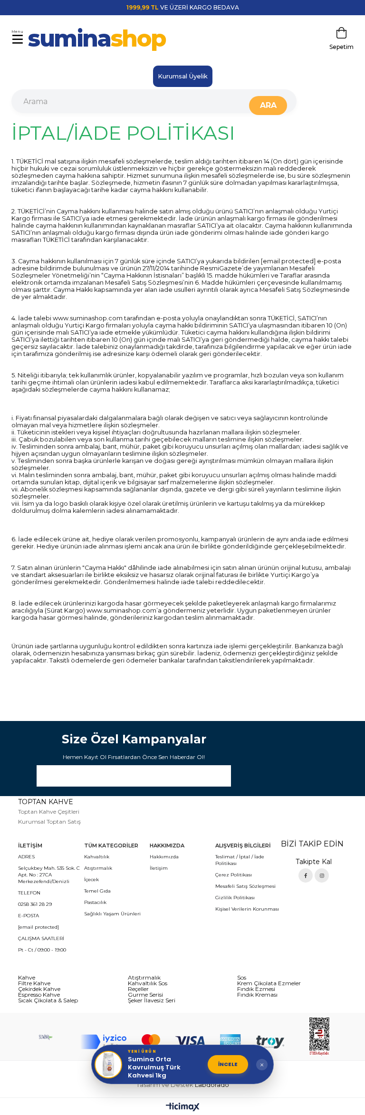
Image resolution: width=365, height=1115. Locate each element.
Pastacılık (95, 902)
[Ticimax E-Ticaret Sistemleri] (183, 1108)
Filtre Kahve (34, 983)
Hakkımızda (164, 857)
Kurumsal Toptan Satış (49, 821)
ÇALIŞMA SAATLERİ (41, 938)
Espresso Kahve (39, 995)
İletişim (159, 868)
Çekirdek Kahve (39, 989)
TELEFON (29, 893)
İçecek (91, 879)
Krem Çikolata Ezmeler (269, 983)
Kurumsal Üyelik (183, 76)
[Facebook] (305, 875)
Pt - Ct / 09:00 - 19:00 (42, 950)
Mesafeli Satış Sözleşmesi (245, 886)
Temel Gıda (97, 891)
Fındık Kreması (257, 995)
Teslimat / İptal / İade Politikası (239, 860)
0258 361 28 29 (35, 904)
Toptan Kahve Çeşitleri (48, 811)
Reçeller (138, 989)
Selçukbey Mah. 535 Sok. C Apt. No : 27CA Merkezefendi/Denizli (49, 874)
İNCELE (228, 1064)
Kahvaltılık (96, 857)
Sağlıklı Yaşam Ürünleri (112, 914)
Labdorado (212, 1084)
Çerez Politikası (233, 875)
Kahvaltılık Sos (147, 983)
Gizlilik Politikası (235, 897)
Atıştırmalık (98, 868)
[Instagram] (322, 875)
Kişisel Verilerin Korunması (247, 909)
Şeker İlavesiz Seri (151, 1000)
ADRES (26, 857)
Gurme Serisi (145, 995)
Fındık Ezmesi (256, 989)
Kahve (26, 977)
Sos (241, 977)
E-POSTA (28, 916)
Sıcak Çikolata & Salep (48, 1000)
